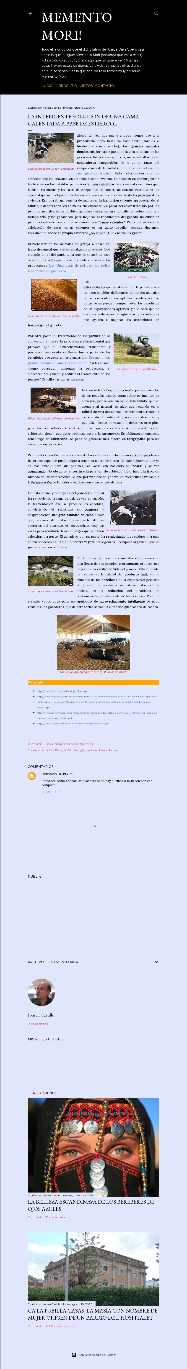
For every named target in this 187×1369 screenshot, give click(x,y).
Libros (61, 86)
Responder (51, 792)
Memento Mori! (77, 26)
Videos (86, 86)
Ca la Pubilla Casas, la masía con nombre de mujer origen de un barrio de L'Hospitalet (93, 1314)
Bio (74, 86)
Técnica (113, 750)
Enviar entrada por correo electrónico (69, 744)
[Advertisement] (93, 913)
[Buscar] (156, 12)
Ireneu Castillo (41, 1015)
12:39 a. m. (66, 774)
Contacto (104, 86)
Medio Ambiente (96, 750)
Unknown (49, 774)
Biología (60, 750)
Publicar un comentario (61, 1326)
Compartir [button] (35, 744)
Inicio (47, 86)
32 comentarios (55, 1217)
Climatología (75, 750)
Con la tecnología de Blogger (97, 1354)
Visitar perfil (38, 1024)
